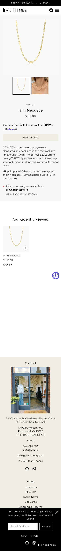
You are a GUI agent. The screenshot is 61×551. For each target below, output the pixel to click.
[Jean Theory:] (18, 10)
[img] (27, 468)
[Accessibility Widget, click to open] (55, 275)
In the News (30, 496)
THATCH (30, 104)
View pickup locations (21, 194)
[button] (21, 86)
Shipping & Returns (30, 506)
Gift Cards (31, 501)
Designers (31, 487)
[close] (56, 512)
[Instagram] (33, 543)
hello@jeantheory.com (30, 455)
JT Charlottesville (17, 189)
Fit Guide (30, 491)
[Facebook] (28, 543)
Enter (46, 526)
